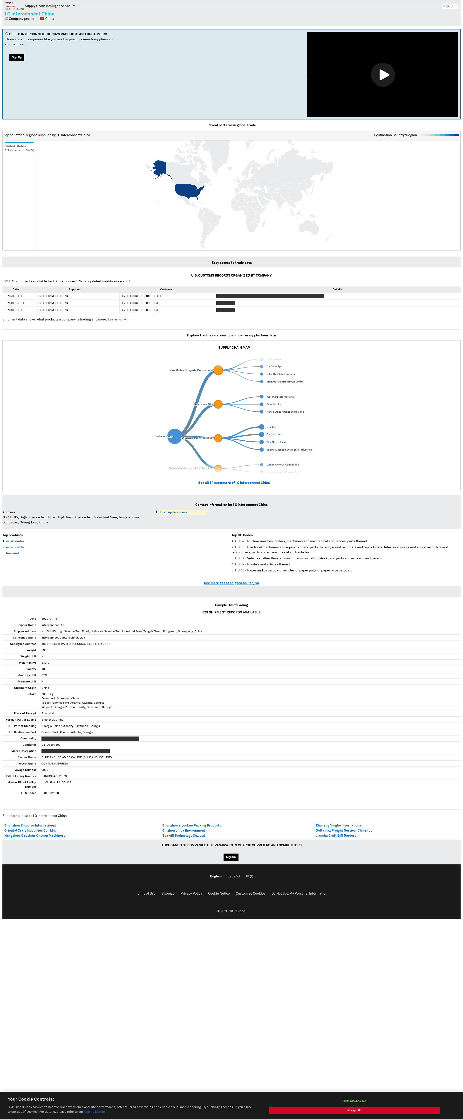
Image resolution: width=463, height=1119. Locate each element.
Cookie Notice (219, 893)
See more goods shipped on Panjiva (231, 583)
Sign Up (17, 57)
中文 (249, 876)
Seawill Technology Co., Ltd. (184, 835)
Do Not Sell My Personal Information (299, 893)
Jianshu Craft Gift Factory (336, 835)
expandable (15, 547)
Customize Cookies (251, 893)
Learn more (117, 319)
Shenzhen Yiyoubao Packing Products (191, 825)
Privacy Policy (191, 893)
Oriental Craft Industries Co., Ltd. (30, 830)
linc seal (12, 553)
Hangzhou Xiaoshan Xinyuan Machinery (34, 835)
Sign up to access (173, 512)
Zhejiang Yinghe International (339, 825)
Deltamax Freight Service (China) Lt (344, 830)
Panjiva (15, 6)
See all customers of (234, 483)
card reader (15, 541)
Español (234, 876)
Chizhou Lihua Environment (183, 830)
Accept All (354, 1110)
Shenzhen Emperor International (30, 825)
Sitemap (168, 893)
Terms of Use (146, 893)
